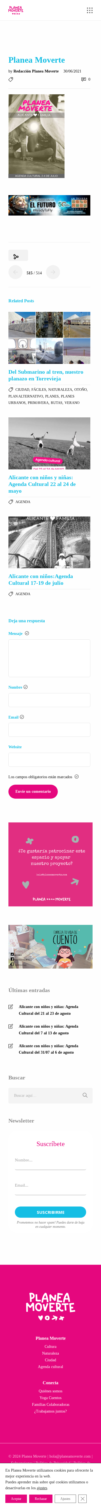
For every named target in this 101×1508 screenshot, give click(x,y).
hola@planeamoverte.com (70, 1456)
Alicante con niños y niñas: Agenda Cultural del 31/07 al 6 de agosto (48, 1049)
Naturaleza (60, 389)
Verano (72, 403)
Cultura (50, 1347)
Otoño (80, 389)
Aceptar (16, 1499)
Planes (52, 396)
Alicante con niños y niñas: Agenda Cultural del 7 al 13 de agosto (48, 1029)
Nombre (15, 687)
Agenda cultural (50, 1367)
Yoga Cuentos (50, 1398)
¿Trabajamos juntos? (50, 1411)
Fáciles (38, 389)
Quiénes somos (50, 1391)
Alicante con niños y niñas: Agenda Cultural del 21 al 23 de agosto (48, 1010)
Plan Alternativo (25, 396)
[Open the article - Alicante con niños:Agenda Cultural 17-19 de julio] (49, 542)
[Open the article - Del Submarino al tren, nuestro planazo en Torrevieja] (49, 338)
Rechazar (41, 1499)
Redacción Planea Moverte (36, 71)
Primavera (38, 403)
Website (15, 747)
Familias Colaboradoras (50, 1404)
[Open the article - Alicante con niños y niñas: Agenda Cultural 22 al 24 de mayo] (49, 443)
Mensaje (16, 634)
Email (13, 717)
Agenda (22, 502)
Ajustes (65, 1499)
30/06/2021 (72, 71)
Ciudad (22, 389)
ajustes (42, 1488)
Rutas (56, 403)
